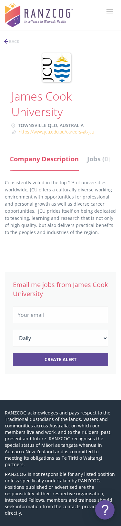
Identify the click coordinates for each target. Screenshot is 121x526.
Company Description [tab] (44, 159)
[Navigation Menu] (109, 11)
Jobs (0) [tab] (98, 159)
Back (13, 41)
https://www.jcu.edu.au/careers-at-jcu (56, 132)
